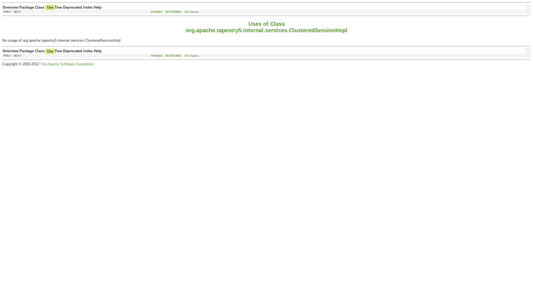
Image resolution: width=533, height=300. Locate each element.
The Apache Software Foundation (67, 64)
